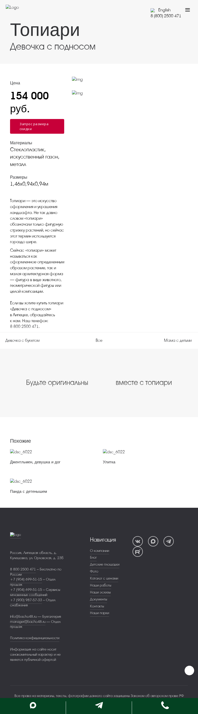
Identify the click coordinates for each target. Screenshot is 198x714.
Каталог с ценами (104, 578)
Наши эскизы (100, 592)
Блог (93, 557)
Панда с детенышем (28, 491)
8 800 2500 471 (24, 326)
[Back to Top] (189, 670)
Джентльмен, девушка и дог (35, 462)
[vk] (138, 541)
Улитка (109, 462)
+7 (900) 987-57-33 (26, 600)
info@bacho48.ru (23, 616)
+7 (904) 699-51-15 (26, 579)
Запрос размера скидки (34, 126)
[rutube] (138, 551)
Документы (98, 599)
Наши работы (100, 585)
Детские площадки (104, 564)
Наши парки (99, 613)
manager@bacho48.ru (27, 622)
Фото (94, 571)
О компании (99, 551)
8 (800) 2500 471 (166, 16)
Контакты (97, 606)
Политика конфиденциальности (34, 638)
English (163, 10)
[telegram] (168, 541)
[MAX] (153, 541)
